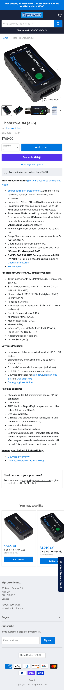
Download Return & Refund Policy (26, 460)
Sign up (48, 640)
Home (5, 38)
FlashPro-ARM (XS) (14, 549)
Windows (38, 374)
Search (32, 680)
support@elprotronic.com (36, 480)
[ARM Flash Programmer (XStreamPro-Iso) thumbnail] (37, 111)
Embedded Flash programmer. (24, 190)
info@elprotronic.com (12, 608)
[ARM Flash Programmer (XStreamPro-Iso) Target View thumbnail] (7, 111)
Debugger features (18, 262)
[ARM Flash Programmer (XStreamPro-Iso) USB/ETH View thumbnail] (18, 111)
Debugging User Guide (20, 382)
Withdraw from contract (60, 574)
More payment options (32, 164)
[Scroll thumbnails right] (59, 111)
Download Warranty (19, 456)
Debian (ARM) (24, 378)
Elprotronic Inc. (13, 128)
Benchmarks (15, 266)
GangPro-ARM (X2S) (51, 551)
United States (30, 655)
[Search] (58, 23)
